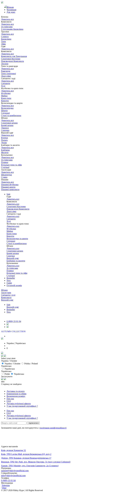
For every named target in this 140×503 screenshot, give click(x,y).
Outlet (9, 283)
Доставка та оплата (15, 391)
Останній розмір (14, 285)
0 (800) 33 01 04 (14, 321)
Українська (10, 369)
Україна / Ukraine (12, 363)
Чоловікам (11, 9)
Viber (4, 488)
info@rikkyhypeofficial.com (13, 475)
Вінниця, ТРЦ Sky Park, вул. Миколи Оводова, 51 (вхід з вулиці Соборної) (35, 462)
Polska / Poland (31, 363)
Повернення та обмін (16, 394)
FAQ (9, 401)
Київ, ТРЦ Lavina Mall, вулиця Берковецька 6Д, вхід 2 (26, 454)
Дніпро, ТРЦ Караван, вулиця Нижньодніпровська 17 (26, 458)
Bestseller (11, 278)
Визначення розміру (16, 396)
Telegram (6, 485)
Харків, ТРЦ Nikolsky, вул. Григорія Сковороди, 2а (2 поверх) (30, 465)
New (9, 280)
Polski (7, 374)
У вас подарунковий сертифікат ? (22, 406)
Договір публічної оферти (19, 403)
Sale (8, 194)
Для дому (11, 12)
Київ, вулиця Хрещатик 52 (13, 450)
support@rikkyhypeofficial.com (15, 470)
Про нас (10, 398)
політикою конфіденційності (53, 428)
